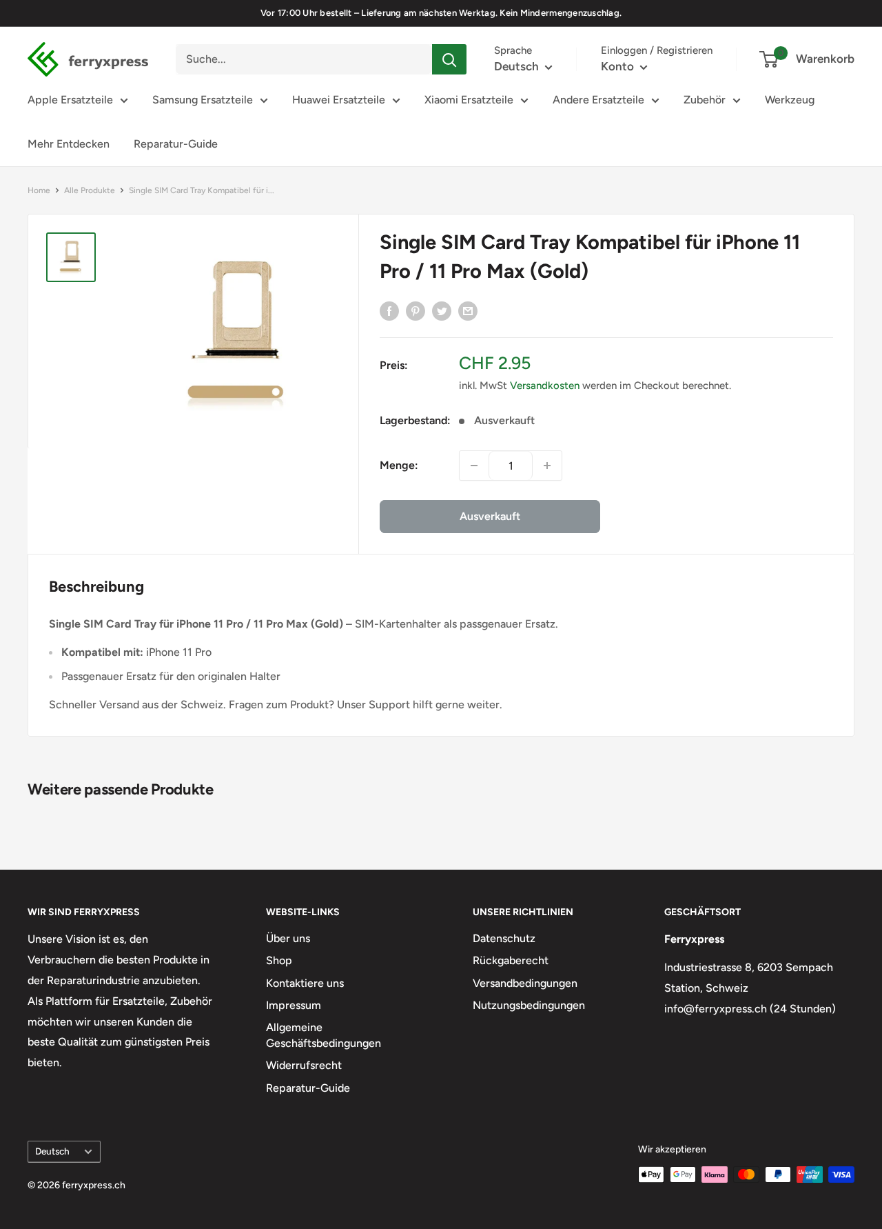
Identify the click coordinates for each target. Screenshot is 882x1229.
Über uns (288, 938)
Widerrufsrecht (304, 1065)
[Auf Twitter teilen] (441, 310)
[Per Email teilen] (468, 310)
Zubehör (705, 99)
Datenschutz (504, 938)
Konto (619, 66)
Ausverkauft (490, 516)
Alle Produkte (89, 190)
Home (39, 190)
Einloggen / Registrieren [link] (656, 50)
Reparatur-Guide (176, 143)
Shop (279, 960)
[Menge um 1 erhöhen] (547, 465)
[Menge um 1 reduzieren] (474, 465)
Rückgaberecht (510, 960)
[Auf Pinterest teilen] (415, 310)
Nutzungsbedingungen (529, 1005)
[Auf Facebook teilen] (389, 310)
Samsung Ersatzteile (202, 99)
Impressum (293, 1005)
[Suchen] (449, 59)
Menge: (399, 465)
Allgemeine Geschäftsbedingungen (323, 1035)
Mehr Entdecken (69, 143)
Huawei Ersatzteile (338, 99)
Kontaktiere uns (305, 983)
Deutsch (52, 1151)
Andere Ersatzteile (598, 99)
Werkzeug (789, 99)
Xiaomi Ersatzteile (468, 99)
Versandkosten (545, 385)
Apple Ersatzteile (70, 99)
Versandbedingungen (525, 983)
